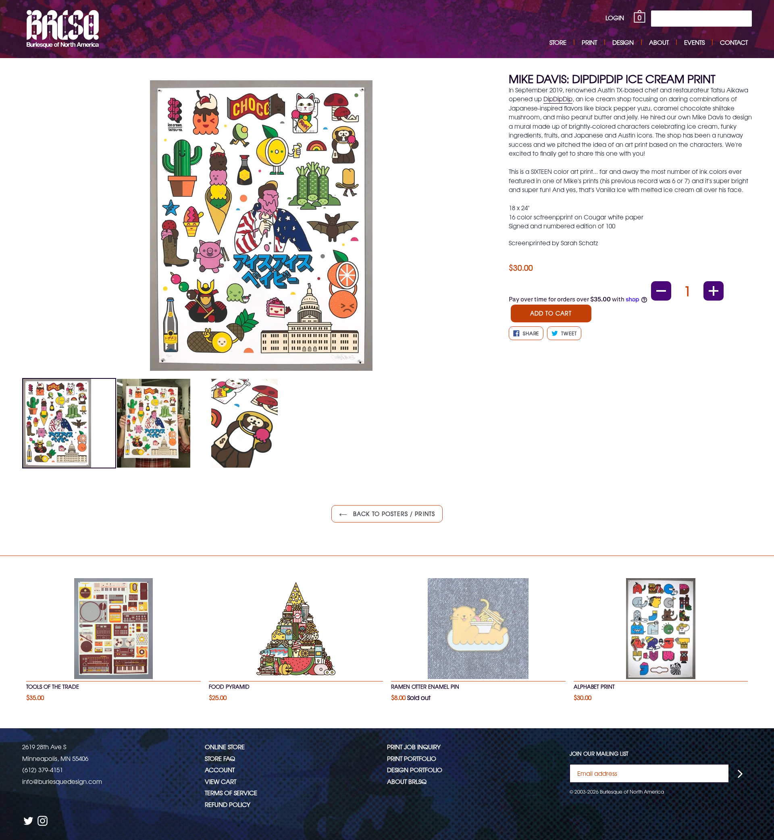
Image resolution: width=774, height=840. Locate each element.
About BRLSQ (407, 781)
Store (557, 42)
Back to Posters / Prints (393, 514)
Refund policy (227, 804)
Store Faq (220, 758)
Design (623, 42)
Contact (734, 42)
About (659, 42)
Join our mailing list (599, 753)
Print (589, 42)
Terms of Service (231, 792)
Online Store (225, 746)
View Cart (220, 781)
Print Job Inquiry (414, 746)
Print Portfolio (411, 758)
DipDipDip (557, 98)
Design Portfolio (414, 769)
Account (220, 769)
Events (694, 42)
